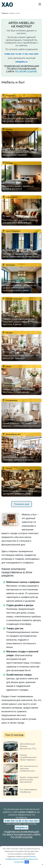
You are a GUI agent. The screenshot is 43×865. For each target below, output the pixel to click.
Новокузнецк (11, 197)
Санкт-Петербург (13, 231)
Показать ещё (21, 504)
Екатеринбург (11, 400)
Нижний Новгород (13, 299)
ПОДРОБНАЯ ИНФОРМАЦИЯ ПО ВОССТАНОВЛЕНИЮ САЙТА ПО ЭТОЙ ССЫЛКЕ (21, 835)
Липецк (8, 468)
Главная (4, 13)
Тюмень (9, 129)
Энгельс (9, 163)
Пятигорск (10, 265)
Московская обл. (13, 434)
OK (27, 862)
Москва (9, 333)
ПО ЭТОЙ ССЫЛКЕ (26, 71)
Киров (8, 366)
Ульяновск (10, 95)
